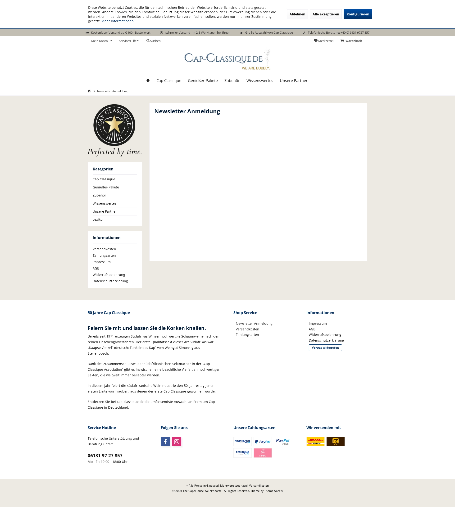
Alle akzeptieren (326, 14)
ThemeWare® (273, 491)
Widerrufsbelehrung (109, 274)
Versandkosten (104, 249)
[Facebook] (165, 441)
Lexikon (99, 219)
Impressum (102, 262)
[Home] (148, 81)
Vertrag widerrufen (325, 348)
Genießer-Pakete (106, 187)
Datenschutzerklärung (110, 281)
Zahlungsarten (104, 255)
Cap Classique (104, 179)
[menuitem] (352, 40)
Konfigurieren (358, 14)
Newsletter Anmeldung (254, 323)
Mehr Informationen (117, 21)
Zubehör (99, 195)
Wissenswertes (104, 203)
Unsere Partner (105, 211)
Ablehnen (297, 14)
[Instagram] (176, 441)
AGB (96, 268)
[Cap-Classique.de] (115, 130)
